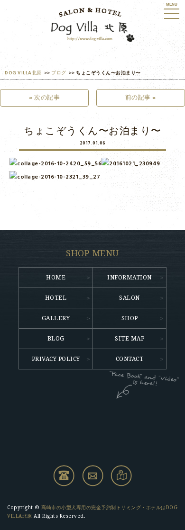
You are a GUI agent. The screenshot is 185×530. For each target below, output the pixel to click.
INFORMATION (129, 277)
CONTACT (130, 359)
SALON (129, 298)
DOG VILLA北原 (23, 73)
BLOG (56, 338)
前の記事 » (140, 98)
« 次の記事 (44, 98)
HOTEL (56, 298)
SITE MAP (129, 338)
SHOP (129, 318)
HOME (55, 277)
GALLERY (56, 318)
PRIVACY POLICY (56, 359)
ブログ (58, 73)
